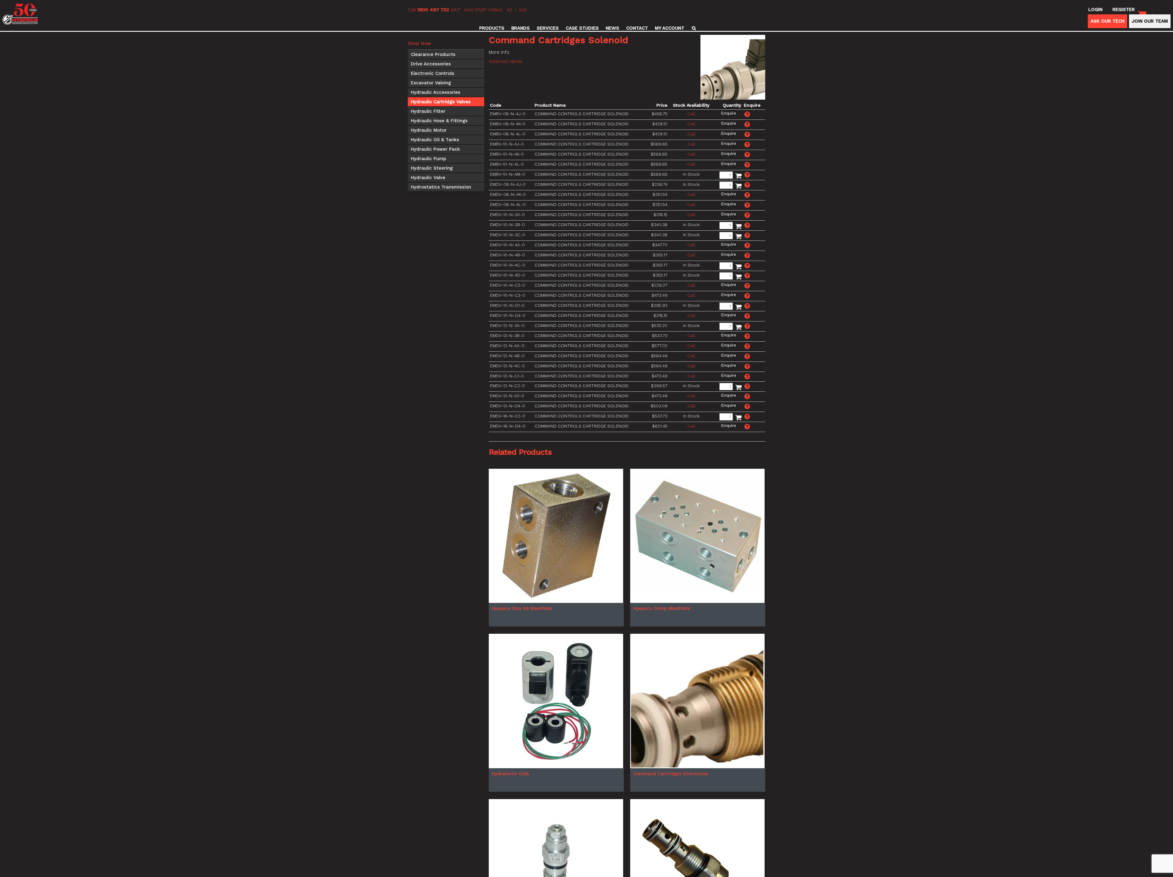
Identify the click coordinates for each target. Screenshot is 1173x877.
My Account (669, 28)
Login (1095, 9)
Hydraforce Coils (510, 842)
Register (1124, 9)
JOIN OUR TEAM (1150, 21)
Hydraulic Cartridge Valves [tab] (441, 102)
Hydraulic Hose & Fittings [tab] (439, 120)
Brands (520, 28)
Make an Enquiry (728, 113)
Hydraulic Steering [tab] (432, 168)
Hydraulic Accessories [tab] (435, 92)
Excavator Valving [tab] (431, 83)
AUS (523, 10)
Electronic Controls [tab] (432, 73)
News (612, 28)
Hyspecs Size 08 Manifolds (522, 677)
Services (548, 28)
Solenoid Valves (506, 61)
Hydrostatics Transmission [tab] (441, 187)
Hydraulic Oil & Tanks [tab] (435, 139)
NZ (509, 10)
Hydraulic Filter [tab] (428, 111)
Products (491, 28)
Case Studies (582, 28)
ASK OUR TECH (1107, 21)
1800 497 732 (433, 10)
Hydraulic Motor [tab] (429, 130)
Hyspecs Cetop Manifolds (661, 677)
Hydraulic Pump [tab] (428, 158)
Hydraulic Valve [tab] (428, 177)
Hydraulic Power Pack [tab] (435, 149)
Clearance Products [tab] (433, 54)
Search (693, 28)
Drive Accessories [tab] (431, 64)
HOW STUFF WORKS (483, 10)
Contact (637, 28)
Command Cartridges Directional (670, 842)
